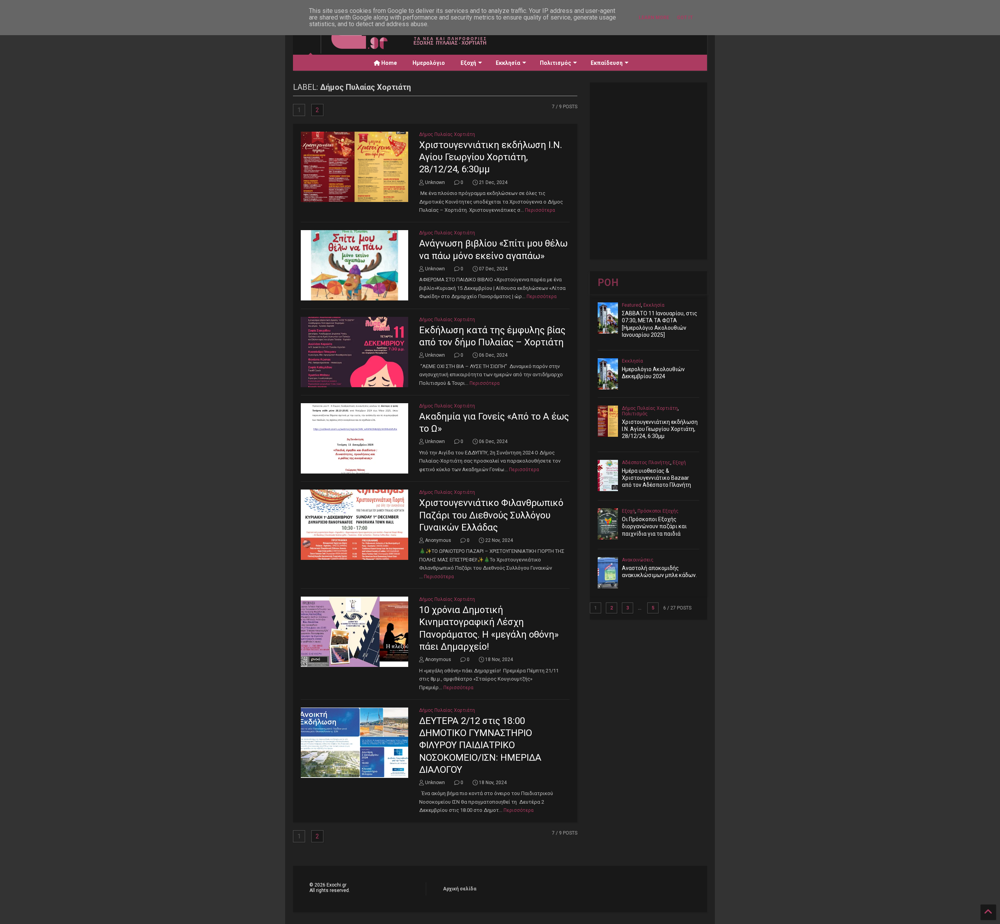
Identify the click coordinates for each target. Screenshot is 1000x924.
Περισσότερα (540, 210)
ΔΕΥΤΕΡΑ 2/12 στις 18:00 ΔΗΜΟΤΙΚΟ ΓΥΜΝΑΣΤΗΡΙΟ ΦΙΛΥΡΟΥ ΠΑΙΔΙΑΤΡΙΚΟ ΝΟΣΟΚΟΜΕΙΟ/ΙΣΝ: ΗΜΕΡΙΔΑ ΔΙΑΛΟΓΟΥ (480, 745)
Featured (631, 305)
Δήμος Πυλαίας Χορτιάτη (447, 134)
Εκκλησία (508, 63)
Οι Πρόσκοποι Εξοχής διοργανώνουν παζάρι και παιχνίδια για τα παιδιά (654, 526)
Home (388, 63)
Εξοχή (468, 63)
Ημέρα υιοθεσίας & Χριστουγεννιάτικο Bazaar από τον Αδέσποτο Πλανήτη (656, 478)
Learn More (654, 17)
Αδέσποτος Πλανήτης (646, 462)
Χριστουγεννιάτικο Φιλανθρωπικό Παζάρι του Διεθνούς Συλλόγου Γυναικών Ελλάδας (491, 515)
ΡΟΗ (608, 282)
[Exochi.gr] (415, 48)
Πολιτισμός (555, 63)
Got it (685, 17)
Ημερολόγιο (428, 63)
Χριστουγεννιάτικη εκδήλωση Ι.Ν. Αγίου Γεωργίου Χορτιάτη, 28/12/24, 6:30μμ (490, 157)
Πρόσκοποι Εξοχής (658, 511)
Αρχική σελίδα (459, 889)
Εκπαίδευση (607, 63)
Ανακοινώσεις (638, 560)
